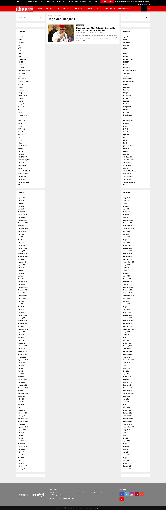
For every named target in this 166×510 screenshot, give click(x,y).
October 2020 (22, 390)
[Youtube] (122, 499)
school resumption (24, 160)
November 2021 (23, 354)
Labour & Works (23, 120)
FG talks (20, 98)
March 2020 (21, 410)
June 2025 (21, 237)
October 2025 (22, 226)
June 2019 (21, 435)
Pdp (19, 137)
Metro (20, 126)
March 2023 (21, 312)
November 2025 (23, 223)
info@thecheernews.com (66, 498)
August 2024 (22, 265)
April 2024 (21, 276)
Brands (20, 56)
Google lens (21, 107)
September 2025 (23, 228)
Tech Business (22, 176)
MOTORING (21, 129)
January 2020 (22, 416)
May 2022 (21, 337)
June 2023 (21, 304)
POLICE (20, 140)
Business (70, 1)
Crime (19, 76)
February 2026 (22, 214)
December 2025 (22, 220)
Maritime (20, 123)
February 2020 (22, 413)
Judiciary (21, 118)
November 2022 (23, 323)
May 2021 (21, 371)
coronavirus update (24, 70)
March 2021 (21, 376)
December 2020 (22, 385)
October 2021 (22, 357)
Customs (20, 84)
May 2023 (21, 307)
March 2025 (21, 245)
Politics (64, 1)
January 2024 (22, 284)
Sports (20, 168)
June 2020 (21, 402)
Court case (21, 73)
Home (41, 1)
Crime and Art (22, 79)
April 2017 (21, 460)
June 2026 (21, 203)
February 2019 (22, 446)
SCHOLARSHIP (83, 1)
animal (20, 39)
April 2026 (21, 209)
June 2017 (21, 455)
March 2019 (21, 444)
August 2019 (22, 430)
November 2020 (23, 388)
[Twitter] (127, 494)
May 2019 (21, 438)
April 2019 (21, 441)
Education (21, 90)
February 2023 (22, 315)
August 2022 (22, 332)
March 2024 (21, 279)
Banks (20, 53)
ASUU (19, 48)
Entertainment (22, 95)
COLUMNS (21, 67)
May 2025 (21, 239)
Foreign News (22, 104)
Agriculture (21, 37)
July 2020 (21, 399)
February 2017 (22, 466)
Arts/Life (20, 45)
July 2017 (21, 452)
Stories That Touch (24, 171)
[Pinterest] (137, 494)
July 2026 (21, 200)
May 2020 (21, 404)
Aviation (20, 51)
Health (20, 109)
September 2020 (23, 393)
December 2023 (22, 287)
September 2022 (23, 329)
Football (20, 101)
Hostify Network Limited (104, 508)
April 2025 (21, 242)
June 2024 (21, 270)
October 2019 (22, 424)
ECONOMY (21, 87)
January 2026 (22, 217)
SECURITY (21, 162)
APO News (47, 1)
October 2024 (22, 259)
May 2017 (21, 457)
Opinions (20, 134)
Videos (76, 1)
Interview (20, 112)
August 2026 (22, 198)
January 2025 (22, 251)
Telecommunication (24, 182)
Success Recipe (23, 174)
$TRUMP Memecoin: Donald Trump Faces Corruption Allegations (136, 1)
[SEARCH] (41, 17)
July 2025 (21, 234)
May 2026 (21, 206)
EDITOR (80, 33)
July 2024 (21, 267)
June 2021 (21, 368)
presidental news (23, 146)
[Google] (142, 494)
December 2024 (22, 253)
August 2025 (22, 231)
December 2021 (22, 351)
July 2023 (21, 301)
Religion (20, 151)
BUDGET (20, 62)
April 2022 (21, 340)
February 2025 (22, 248)
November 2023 (23, 290)
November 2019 (23, 421)
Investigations (22, 115)
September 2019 (23, 427)
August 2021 (22, 362)
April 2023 (21, 309)
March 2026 (21, 212)
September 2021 (23, 360)
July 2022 (21, 334)
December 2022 (22, 320)
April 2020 (21, 407)
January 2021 (22, 382)
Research (21, 154)
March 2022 (21, 343)
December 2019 (22, 418)
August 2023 (22, 298)
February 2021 (22, 379)
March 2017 (21, 463)
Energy (20, 93)
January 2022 (22, 348)
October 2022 (22, 326)
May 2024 (21, 273)
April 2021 (21, 374)
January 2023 (22, 318)
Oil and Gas (21, 132)
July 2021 (21, 365)
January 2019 (22, 449)
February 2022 (22, 346)
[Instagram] (132, 494)
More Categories (93, 1)
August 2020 (22, 396)
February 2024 (22, 281)
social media (22, 165)
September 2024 (23, 262)
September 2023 (23, 295)
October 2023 (22, 293)
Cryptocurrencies (56, 1)
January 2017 (22, 469)
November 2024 (23, 256)
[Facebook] (122, 494)
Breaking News (80, 25)
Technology (21, 179)
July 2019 (21, 432)
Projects (20, 148)
